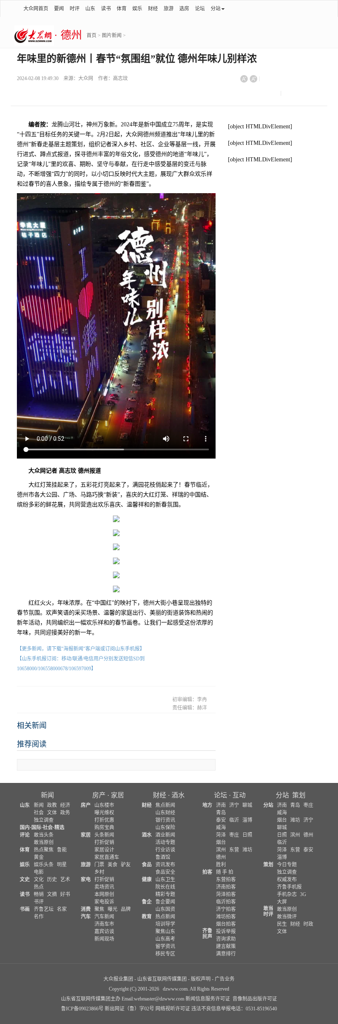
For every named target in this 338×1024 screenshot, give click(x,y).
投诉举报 (226, 931)
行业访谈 (165, 850)
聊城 (247, 805)
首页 (91, 35)
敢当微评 (287, 917)
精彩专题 (165, 894)
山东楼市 (104, 805)
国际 (36, 827)
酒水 (178, 795)
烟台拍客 (226, 924)
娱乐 (137, 9)
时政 (308, 924)
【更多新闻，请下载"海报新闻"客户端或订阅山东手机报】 (81, 649)
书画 (25, 909)
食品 (147, 865)
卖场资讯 (104, 887)
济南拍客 (226, 887)
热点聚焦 (44, 850)
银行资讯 (165, 820)
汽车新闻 (104, 917)
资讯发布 (165, 865)
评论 (25, 835)
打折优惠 (104, 820)
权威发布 (287, 879)
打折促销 (104, 842)
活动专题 (165, 842)
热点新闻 (165, 917)
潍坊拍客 (226, 917)
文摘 (52, 894)
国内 (25, 827)
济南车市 (104, 924)
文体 (52, 813)
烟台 (221, 842)
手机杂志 (287, 894)
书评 (39, 902)
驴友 (126, 865)
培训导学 (165, 924)
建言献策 (226, 946)
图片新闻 (112, 35)
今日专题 (287, 865)
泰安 (221, 820)
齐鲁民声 (207, 933)
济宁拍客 (226, 909)
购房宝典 (104, 827)
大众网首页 (35, 9)
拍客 (207, 872)
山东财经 (165, 813)
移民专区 (165, 954)
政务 (65, 813)
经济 (65, 805)
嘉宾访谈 (104, 931)
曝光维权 (104, 813)
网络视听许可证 (172, 1009)
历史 (52, 879)
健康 (147, 879)
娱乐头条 (44, 865)
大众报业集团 (118, 979)
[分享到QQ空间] (250, 97)
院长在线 (165, 887)
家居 (117, 795)
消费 (86, 909)
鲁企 (147, 902)
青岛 (221, 813)
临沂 (234, 820)
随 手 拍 (224, 872)
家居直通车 (106, 857)
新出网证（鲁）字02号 (129, 1009)
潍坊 (247, 850)
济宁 (234, 805)
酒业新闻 (165, 835)
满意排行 (226, 954)
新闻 (47, 795)
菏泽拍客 (226, 894)
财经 (153, 9)
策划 (298, 795)
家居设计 (104, 850)
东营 (234, 850)
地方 (207, 805)
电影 (39, 872)
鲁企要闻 (165, 902)
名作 (39, 917)
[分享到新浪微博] (292, 82)
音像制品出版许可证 (254, 999)
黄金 (39, 857)
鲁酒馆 (162, 857)
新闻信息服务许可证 (207, 999)
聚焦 (99, 909)
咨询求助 (226, 939)
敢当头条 (44, 835)
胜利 (221, 865)
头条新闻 (104, 835)
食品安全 (165, 872)
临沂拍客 (226, 902)
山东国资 (165, 909)
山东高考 (165, 939)
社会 (39, 813)
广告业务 (225, 979)
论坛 (200, 9)
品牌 (126, 909)
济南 (221, 805)
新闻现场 (104, 939)
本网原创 (104, 894)
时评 (75, 9)
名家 (62, 909)
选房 (184, 9)
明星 (62, 865)
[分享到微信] (272, 82)
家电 (86, 879)
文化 (39, 879)
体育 (122, 9)
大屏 (282, 902)
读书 (106, 9)
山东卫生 (165, 879)
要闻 (59, 9)
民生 (282, 924)
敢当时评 (268, 911)
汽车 (86, 917)
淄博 (247, 820)
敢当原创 (44, 842)
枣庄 (234, 835)
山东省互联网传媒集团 (162, 979)
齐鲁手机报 (289, 887)
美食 (112, 865)
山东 (90, 9)
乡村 (99, 872)
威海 (221, 827)
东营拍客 (226, 879)
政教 (52, 805)
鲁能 (62, 850)
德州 (221, 857)
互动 (239, 795)
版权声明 (201, 979)
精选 (59, 827)
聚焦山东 (165, 931)
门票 (99, 865)
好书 (65, 894)
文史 (25, 879)
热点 (39, 887)
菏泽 (221, 835)
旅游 (169, 9)
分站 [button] (216, 9)
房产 (99, 795)
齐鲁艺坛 (44, 909)
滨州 (221, 850)
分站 (282, 795)
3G (303, 894)
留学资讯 (165, 946)
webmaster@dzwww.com (159, 999)
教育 (147, 917)
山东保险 (165, 827)
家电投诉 (104, 902)
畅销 (39, 894)
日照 (247, 835)
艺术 (65, 879)
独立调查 (44, 820)
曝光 (112, 909)
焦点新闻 (165, 805)
